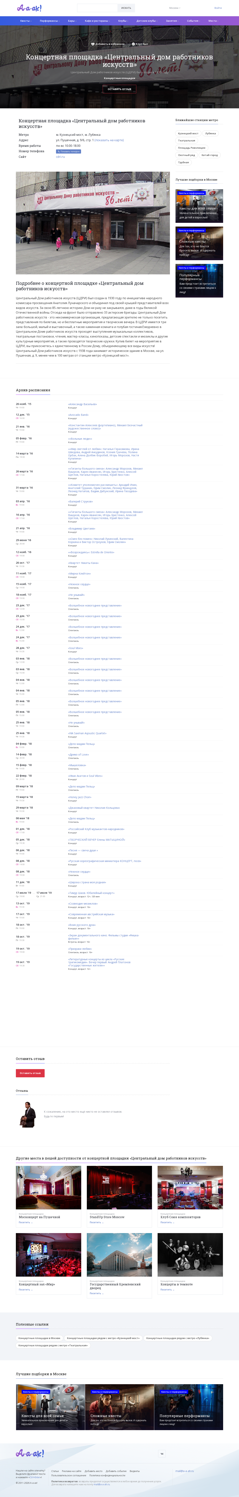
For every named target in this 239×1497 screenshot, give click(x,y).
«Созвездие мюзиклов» (83, 903)
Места (213, 20)
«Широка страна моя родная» (87, 882)
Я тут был (142, 44)
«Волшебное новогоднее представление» (95, 605)
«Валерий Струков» (80, 501)
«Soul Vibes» (75, 648)
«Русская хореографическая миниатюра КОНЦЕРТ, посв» (104, 861)
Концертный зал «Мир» (37, 1284)
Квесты (25, 20)
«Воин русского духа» (82, 925)
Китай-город (210, 155)
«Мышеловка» (77, 765)
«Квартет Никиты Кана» (83, 563)
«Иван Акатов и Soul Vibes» (85, 776)
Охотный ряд (186, 155)
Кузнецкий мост (188, 133)
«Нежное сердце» (79, 584)
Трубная (183, 162)
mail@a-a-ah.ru (102, 1484)
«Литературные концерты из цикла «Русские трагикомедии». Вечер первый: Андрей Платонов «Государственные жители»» (99, 962)
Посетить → (26, 1222)
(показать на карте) (109, 140)
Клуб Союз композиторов (181, 1217)
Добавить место (94, 1471)
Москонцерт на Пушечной (39, 1217)
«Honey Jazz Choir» (79, 797)
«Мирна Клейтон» (79, 573)
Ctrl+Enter (35, 1477)
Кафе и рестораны (97, 20)
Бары (71, 20)
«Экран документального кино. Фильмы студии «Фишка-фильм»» (103, 937)
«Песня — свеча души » (83, 850)
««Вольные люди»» (80, 438)
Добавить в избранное (110, 44)
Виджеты (135, 1471)
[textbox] (97, 5)
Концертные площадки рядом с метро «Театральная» (53, 1345)
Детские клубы (146, 20)
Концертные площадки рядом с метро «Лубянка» (177, 1338)
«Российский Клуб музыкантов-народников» (96, 829)
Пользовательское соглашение (68, 1475)
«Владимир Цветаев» (81, 528)
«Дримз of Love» (78, 754)
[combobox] (97, 8)
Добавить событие (116, 1471)
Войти (218, 8)
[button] (167, 175)
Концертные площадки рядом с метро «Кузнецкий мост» (103, 1338)
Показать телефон (70, 151)
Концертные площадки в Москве (39, 1338)
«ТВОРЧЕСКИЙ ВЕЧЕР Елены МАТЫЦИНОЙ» (96, 839)
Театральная (186, 140)
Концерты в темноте (177, 1284)
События (193, 20)
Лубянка (210, 133)
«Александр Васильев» (82, 404)
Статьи (55, 1471)
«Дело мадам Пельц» (81, 744)
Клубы (122, 20)
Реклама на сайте (71, 1471)
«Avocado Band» (78, 415)
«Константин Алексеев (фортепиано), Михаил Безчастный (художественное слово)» (105, 427)
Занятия (171, 20)
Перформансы (49, 20)
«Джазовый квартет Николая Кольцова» (94, 807)
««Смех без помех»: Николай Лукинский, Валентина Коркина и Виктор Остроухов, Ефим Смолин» (100, 540)
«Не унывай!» (76, 595)
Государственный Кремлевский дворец (115, 1286)
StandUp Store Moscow (107, 1217)
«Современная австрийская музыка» (91, 914)
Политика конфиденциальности (107, 1475)
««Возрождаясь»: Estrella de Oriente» (91, 552)
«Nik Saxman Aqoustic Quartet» (87, 733)
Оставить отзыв (119, 89)
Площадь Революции (191, 147)
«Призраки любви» (80, 948)
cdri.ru (60, 157)
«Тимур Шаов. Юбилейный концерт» (91, 893)
